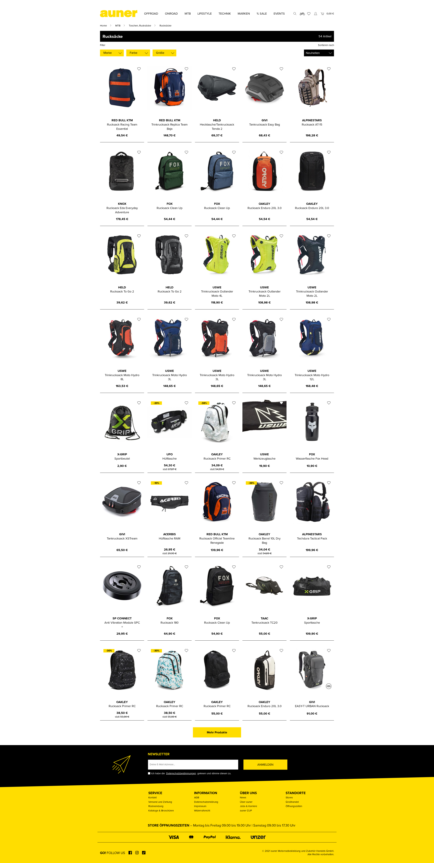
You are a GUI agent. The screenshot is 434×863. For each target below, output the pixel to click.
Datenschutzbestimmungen (181, 773)
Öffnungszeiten (294, 806)
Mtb (188, 13)
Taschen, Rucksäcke (140, 25)
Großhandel (292, 802)
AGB (196, 797)
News (243, 797)
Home (103, 25)
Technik (225, 13)
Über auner (246, 802)
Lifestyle (205, 13)
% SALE (262, 13)
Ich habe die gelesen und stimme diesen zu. (191, 773)
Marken (244, 13)
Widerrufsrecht (202, 810)
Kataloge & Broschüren (161, 810)
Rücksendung (155, 806)
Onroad (171, 13)
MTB (117, 25)
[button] (7, 855)
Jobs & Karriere (248, 806)
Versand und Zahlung (160, 802)
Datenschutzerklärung (206, 802)
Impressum (200, 806)
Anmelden (265, 764)
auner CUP (246, 810)
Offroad (151, 13)
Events (279, 13)
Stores (289, 797)
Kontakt (152, 797)
